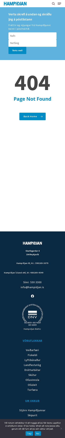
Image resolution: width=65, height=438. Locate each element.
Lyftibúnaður (32, 360)
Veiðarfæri (32, 350)
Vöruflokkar (32, 341)
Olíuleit (32, 385)
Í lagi (29, 433)
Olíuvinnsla (32, 380)
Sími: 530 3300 (32, 282)
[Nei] (61, 428)
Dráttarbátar (32, 370)
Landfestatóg (32, 365)
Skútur (32, 375)
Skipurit (32, 415)
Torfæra (32, 390)
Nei (37, 433)
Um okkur (32, 401)
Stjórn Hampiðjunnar (32, 410)
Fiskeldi (32, 355)
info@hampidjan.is (32, 287)
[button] (59, 3)
